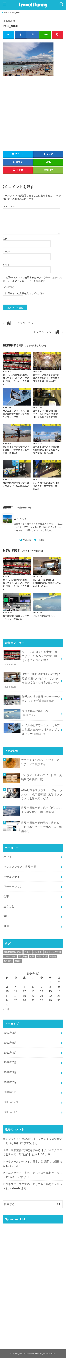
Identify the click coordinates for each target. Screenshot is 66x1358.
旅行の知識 (42, 956)
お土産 (28, 952)
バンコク (38, 952)
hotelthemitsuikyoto (12, 952)
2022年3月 (10, 1052)
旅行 (6, 916)
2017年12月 (11, 1101)
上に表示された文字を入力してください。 (25, 293)
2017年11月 (11, 1111)
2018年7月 (10, 1062)
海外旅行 (8, 961)
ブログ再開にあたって (35, 713)
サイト (6, 264)
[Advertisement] (33, 121)
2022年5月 (10, 1042)
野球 (6, 926)
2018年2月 (10, 1082)
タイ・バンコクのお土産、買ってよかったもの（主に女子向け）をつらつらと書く (32, 658)
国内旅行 (23, 956)
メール (6, 251)
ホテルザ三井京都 (53, 952)
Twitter (40, 540)
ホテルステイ (12, 876)
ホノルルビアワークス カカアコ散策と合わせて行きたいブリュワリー (41, 729)
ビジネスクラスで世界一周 (20, 866)
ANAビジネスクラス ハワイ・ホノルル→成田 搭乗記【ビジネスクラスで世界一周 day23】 (41, 794)
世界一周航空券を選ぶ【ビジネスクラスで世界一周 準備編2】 (41, 809)
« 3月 (6, 1009)
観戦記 (18, 961)
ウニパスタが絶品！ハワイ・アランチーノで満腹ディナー (41, 762)
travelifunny (33, 4)
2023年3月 (10, 1032)
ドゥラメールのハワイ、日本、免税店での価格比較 (41, 777)
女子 (32, 956)
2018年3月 (10, 1072)
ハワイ (8, 856)
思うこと (9, 906)
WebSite (27, 540)
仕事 (6, 896)
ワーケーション (13, 886)
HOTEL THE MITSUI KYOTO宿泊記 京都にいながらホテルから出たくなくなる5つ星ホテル (32, 680)
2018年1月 (10, 1092)
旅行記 (53, 956)
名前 (5, 238)
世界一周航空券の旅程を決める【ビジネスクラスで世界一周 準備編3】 (41, 826)
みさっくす (20, 518)
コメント (9, 206)
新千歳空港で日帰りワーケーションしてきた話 (41, 698)
